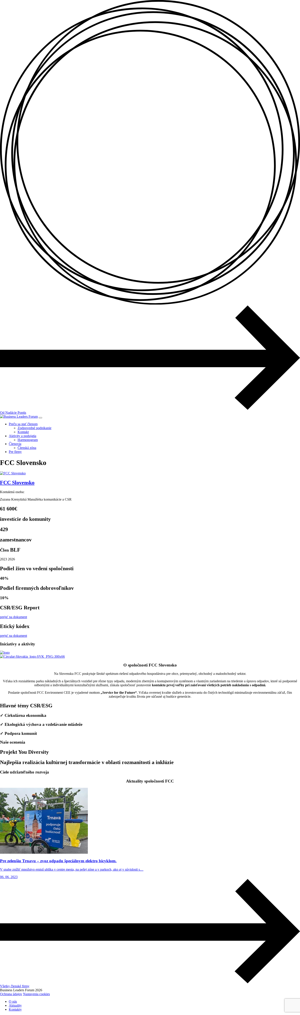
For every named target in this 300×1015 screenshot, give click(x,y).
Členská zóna (27, 448)
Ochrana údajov (11, 994)
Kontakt (23, 432)
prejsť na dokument (13, 617)
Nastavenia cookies (36, 994)
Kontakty (15, 1009)
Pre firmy (15, 452)
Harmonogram (28, 440)
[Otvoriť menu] (40, 417)
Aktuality (15, 1005)
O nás (13, 1001)
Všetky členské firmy (14, 986)
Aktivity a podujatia (22, 436)
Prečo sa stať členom (23, 424)
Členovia (15, 444)
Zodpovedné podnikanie (34, 428)
